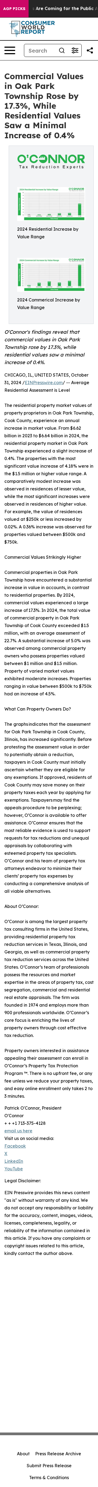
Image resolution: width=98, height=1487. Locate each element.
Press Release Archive (58, 1453)
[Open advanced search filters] (74, 50)
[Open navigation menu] (9, 50)
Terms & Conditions (49, 1477)
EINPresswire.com (44, 382)
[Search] (61, 50)
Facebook (15, 1146)
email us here (18, 1130)
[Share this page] (90, 50)
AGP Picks (14, 8)
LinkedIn (13, 1161)
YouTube (13, 1168)
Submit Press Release (49, 1465)
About (23, 1453)
